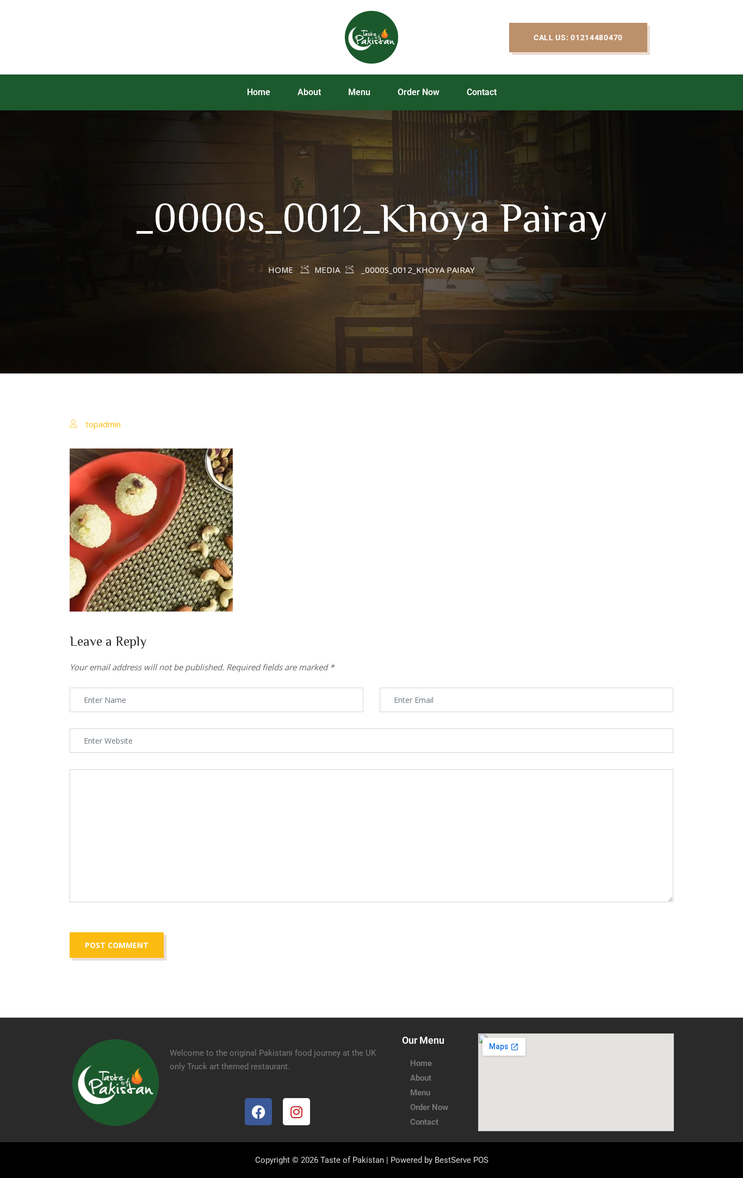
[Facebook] (258, 1111)
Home (258, 92)
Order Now (418, 92)
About (309, 92)
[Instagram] (296, 1111)
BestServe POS (461, 1160)
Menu (359, 92)
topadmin (103, 424)
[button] (578, 37)
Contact (482, 92)
